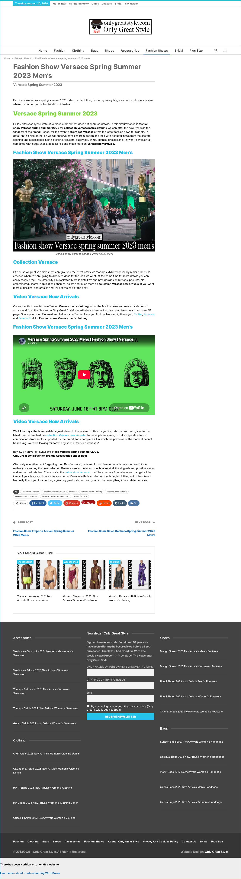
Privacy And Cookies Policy (160, 841)
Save (90, 503)
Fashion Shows (157, 50)
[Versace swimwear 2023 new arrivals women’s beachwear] (84, 574)
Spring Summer (79, 3)
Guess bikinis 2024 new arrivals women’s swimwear (44, 723)
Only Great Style (216, 851)
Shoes (109, 50)
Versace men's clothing (91, 492)
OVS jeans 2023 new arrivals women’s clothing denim (46, 753)
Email (90, 692)
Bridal (118, 3)
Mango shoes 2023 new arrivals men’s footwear (189, 651)
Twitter (138, 314)
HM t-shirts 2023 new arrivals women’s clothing (42, 787)
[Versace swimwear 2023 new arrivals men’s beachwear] (38, 574)
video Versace (80, 496)
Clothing (78, 50)
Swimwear (131, 3)
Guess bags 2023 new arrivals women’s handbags (191, 801)
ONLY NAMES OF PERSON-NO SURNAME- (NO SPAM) (120, 666)
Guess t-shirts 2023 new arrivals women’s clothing (44, 817)
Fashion (59, 50)
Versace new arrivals (117, 492)
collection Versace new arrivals (65, 435)
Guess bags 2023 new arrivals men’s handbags (189, 786)
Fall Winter (59, 3)
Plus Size (196, 50)
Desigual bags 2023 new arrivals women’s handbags (192, 756)
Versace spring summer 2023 (55, 496)
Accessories (130, 50)
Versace (73, 492)
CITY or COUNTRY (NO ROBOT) (106, 679)
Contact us (189, 841)
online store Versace (77, 472)
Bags (94, 50)
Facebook (25, 318)
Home (42, 50)
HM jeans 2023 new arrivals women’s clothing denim (45, 802)
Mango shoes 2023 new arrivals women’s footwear (191, 666)
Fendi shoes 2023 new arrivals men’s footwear (188, 681)
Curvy (95, 3)
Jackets (107, 3)
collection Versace (30, 492)
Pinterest (149, 314)
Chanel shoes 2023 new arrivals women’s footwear (191, 711)
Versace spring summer (26, 496)
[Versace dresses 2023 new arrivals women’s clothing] (130, 574)
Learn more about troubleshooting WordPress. (30, 873)
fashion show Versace (54, 492)
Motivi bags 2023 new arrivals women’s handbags (190, 771)
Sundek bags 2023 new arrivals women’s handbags (191, 741)
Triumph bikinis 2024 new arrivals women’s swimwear (45, 708)
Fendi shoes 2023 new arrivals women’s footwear (190, 696)
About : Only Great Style (123, 841)
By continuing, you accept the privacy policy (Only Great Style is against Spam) (120, 708)
